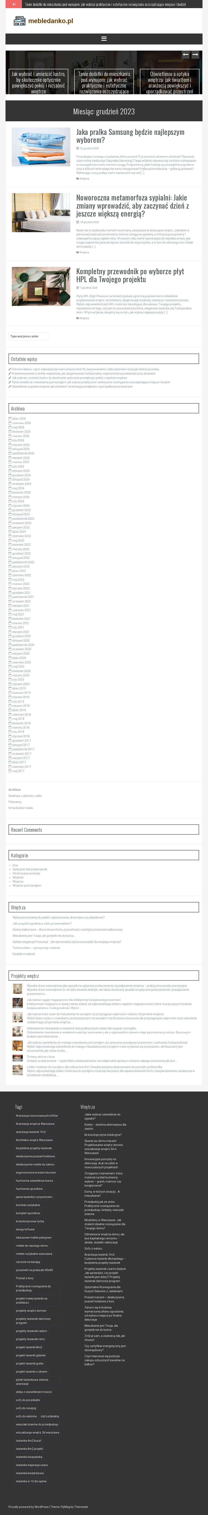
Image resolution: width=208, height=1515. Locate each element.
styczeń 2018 (21, 736)
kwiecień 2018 (21, 723)
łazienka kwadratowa (30, 1473)
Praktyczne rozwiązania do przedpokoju (33, 1288)
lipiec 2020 (19, 657)
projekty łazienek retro (30, 1339)
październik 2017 (23, 749)
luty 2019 (18, 701)
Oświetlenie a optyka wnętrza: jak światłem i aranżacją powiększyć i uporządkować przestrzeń (169, 82)
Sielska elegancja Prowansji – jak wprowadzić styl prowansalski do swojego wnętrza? (67, 941)
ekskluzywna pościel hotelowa (35, 1156)
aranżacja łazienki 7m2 (31, 1132)
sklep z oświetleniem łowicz (34, 1392)
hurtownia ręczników (29, 1188)
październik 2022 (23, 562)
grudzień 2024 (21, 475)
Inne (15, 865)
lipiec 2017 (19, 762)
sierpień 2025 (21, 457)
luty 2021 (18, 627)
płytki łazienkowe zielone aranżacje (32, 1381)
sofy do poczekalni (28, 1400)
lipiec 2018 (19, 710)
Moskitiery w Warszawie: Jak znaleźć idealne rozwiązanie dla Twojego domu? (104, 1224)
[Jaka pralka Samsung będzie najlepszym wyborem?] (41, 146)
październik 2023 (23, 518)
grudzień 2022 (21, 553)
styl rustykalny (50, 1416)
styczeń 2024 (21, 505)
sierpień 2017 (21, 758)
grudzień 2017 (21, 740)
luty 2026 (18, 440)
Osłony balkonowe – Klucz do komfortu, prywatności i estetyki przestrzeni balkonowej (67, 929)
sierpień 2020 (21, 653)
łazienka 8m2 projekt (29, 1448)
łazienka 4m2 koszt (28, 1440)
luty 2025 (18, 466)
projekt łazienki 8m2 (29, 1347)
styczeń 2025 (21, 470)
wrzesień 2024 (21, 483)
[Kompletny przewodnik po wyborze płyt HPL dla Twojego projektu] (41, 286)
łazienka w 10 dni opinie (31, 1481)
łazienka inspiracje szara (32, 1465)
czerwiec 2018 (21, 714)
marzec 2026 (20, 436)
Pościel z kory (25, 1278)
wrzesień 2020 (21, 649)
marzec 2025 (20, 462)
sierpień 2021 (21, 605)
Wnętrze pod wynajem (27, 885)
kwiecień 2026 (21, 431)
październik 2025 (23, 453)
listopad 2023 (21, 514)
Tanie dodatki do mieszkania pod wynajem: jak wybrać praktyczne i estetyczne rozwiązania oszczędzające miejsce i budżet (105, 3)
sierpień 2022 (21, 566)
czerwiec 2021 (21, 610)
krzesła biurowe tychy (30, 1221)
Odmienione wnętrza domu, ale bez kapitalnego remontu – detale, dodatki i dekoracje (104, 1238)
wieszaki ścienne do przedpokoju (37, 1424)
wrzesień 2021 (21, 601)
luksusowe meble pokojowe (33, 1237)
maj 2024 (18, 488)
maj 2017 (18, 771)
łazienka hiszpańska (29, 1457)
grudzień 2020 (21, 636)
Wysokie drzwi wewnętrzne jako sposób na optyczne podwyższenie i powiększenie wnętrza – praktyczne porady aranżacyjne (107, 985)
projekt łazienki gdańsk (31, 1355)
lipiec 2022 (19, 571)
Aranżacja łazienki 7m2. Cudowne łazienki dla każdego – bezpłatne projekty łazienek (105, 1258)
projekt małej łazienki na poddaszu (31, 1300)
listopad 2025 (21, 449)
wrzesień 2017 (21, 753)
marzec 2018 (20, 727)
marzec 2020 (20, 675)
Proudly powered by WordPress (29, 1507)
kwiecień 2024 (21, 492)
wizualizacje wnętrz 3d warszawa (37, 1432)
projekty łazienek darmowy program (33, 1320)
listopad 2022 (21, 558)
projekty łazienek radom (31, 1331)
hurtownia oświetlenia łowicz (34, 1180)
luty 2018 (18, 731)
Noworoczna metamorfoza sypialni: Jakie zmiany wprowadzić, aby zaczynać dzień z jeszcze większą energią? (132, 205)
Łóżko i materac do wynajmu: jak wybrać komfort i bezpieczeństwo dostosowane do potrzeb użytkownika (94, 1067)
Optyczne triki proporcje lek (30, 869)
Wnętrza (84, 178)
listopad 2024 (21, 479)
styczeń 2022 (21, 588)
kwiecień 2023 (21, 544)
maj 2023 (18, 540)
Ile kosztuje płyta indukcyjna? (103, 1134)
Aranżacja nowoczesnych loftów (37, 1115)
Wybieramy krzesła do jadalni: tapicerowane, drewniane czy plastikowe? (59, 917)
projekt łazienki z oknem (31, 1371)
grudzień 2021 (21, 592)
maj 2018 (18, 718)
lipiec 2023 (19, 531)
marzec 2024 (20, 497)
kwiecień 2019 (21, 692)
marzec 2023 (20, 549)
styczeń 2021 (21, 632)
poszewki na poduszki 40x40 (34, 1270)
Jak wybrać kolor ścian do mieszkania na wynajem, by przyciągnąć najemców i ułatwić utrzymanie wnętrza (95, 1014)
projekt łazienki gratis (29, 1363)
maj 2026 (18, 427)
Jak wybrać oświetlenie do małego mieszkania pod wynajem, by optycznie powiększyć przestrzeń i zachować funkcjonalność (107, 1042)
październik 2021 (23, 597)
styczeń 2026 (21, 444)
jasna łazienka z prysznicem (34, 1197)
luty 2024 (18, 501)
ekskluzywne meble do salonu (35, 1164)
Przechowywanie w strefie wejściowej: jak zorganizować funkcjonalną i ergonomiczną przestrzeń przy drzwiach (83, 373)
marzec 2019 (20, 697)
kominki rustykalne (28, 1205)
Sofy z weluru (93, 1248)
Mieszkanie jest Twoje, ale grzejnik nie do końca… (44, 935)
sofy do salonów (26, 1416)
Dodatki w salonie (24, 954)
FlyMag (65, 1507)
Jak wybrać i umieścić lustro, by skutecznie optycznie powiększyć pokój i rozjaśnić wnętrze (38, 82)
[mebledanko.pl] (43, 20)
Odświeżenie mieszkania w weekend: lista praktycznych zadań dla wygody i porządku (81, 1028)
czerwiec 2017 (21, 766)
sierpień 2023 (21, 527)
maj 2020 (18, 666)
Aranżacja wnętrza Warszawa (35, 1123)
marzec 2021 (20, 623)
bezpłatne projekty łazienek (34, 1148)
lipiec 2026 (19, 418)
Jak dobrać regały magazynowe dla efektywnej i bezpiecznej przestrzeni (74, 1000)
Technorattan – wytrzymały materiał (36, 948)
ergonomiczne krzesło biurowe (36, 1172)
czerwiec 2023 (21, 536)
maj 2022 (18, 579)
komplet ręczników (28, 1213)
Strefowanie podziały (26, 873)
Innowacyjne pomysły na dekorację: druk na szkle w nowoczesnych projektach (101, 1163)
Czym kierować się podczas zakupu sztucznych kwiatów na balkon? (104, 1360)
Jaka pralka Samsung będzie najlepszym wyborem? (130, 135)
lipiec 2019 (19, 688)
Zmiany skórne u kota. (41, 1056)
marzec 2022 (20, 584)
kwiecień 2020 (21, 671)
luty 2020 (18, 679)
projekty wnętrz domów (31, 1310)
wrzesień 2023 (21, 523)
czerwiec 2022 (21, 575)
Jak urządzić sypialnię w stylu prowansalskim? (42, 923)
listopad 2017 (21, 745)
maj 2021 (18, 614)
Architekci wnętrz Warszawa (34, 1140)
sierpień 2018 (21, 705)
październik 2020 (23, 645)
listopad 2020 (21, 640)
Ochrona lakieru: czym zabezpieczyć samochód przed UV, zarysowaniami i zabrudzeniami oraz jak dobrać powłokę (85, 369)
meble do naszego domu (32, 1245)
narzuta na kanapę (28, 1262)
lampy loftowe (25, 1229)
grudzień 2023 (21, 510)
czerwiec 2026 (21, 423)
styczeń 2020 (21, 684)
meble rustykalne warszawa (34, 1253)
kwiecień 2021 (21, 618)
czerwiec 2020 (21, 662)
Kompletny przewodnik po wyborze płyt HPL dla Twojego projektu (130, 274)
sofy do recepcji (26, 1408)
